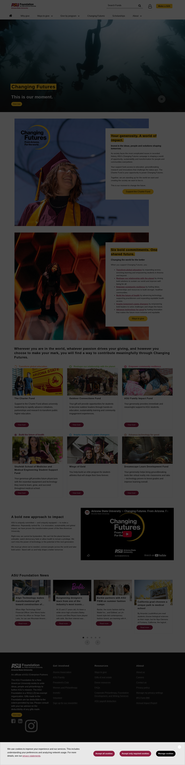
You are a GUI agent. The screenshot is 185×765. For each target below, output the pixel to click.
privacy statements (31, 756)
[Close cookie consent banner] (179, 747)
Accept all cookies (104, 753)
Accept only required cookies (135, 753)
